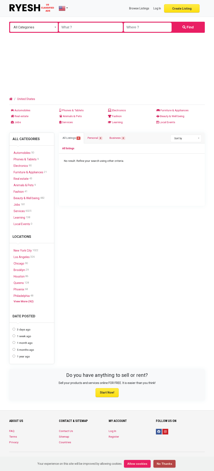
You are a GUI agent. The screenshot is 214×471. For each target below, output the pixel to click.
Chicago (21, 263)
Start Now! (107, 392)
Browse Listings (139, 8)
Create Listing (182, 8)
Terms (13, 436)
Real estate (21, 116)
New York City (26, 250)
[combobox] (34, 27)
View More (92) (23, 301)
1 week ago (24, 336)
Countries (65, 442)
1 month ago (25, 342)
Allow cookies (137, 463)
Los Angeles (24, 257)
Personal (94, 137)
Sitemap (64, 436)
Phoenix (21, 289)
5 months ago (25, 349)
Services (67, 122)
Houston (21, 276)
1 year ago (23, 356)
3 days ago (24, 329)
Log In (112, 431)
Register (114, 436)
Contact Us (66, 431)
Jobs (17, 122)
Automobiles (22, 110)
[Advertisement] (107, 64)
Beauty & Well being (171, 116)
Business (117, 137)
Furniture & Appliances (174, 110)
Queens (21, 283)
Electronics (118, 110)
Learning (117, 122)
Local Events (167, 122)
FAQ (11, 431)
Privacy (13, 442)
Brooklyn (21, 270)
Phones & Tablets (72, 110)
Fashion (116, 116)
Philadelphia (23, 296)
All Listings (70, 137)
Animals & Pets (72, 116)
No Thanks (164, 463)
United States (26, 99)
